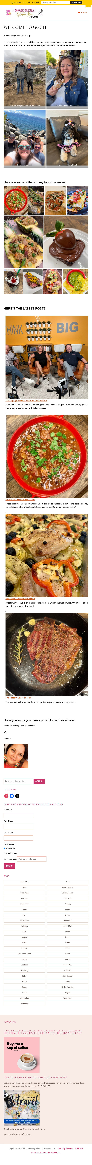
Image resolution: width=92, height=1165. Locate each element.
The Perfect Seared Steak (18, 698)
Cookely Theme (65, 1149)
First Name (8, 821)
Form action (9, 844)
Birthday (8, 810)
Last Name (8, 832)
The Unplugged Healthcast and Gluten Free (26, 400)
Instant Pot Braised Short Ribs (20, 499)
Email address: (10, 859)
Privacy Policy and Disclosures (46, 1153)
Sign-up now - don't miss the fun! (25, 2)
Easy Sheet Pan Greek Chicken (20, 599)
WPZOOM (79, 1149)
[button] (82, 12)
